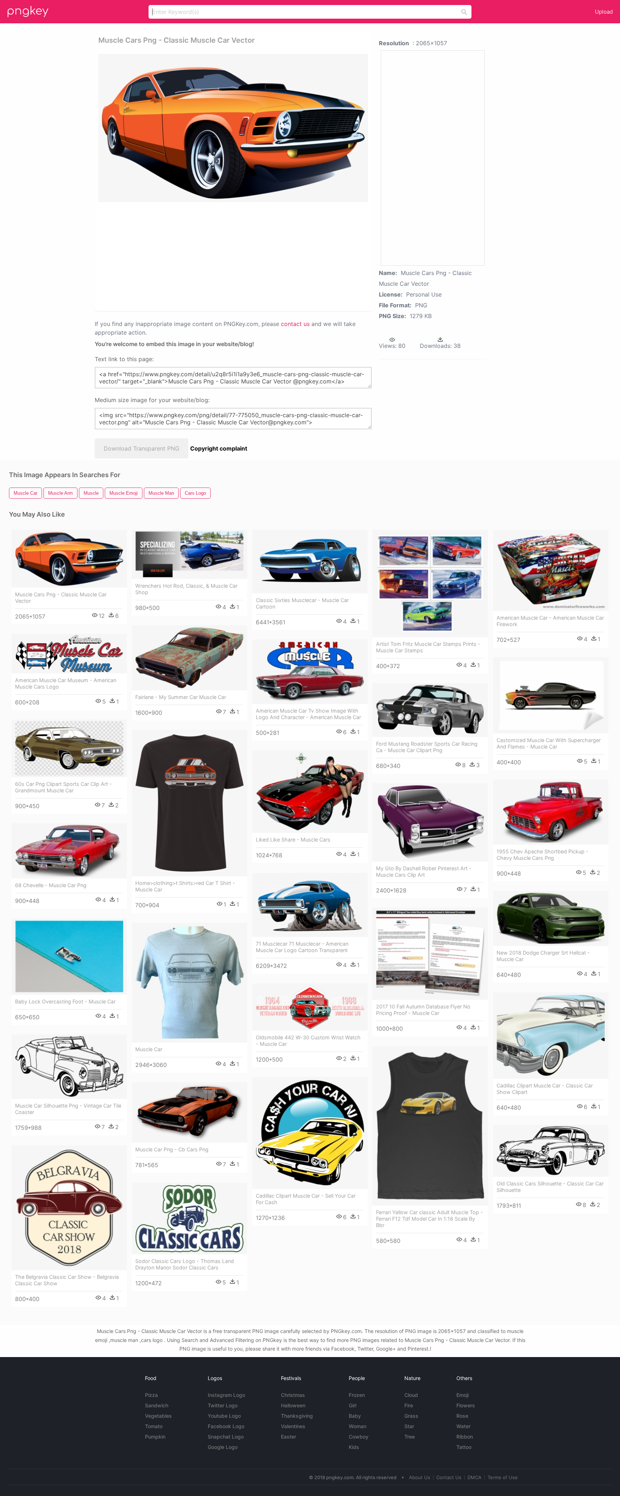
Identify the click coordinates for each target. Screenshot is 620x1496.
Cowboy (358, 1437)
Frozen (357, 1395)
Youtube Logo (224, 1416)
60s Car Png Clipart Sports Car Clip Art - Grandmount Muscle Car (63, 787)
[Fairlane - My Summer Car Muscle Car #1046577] (189, 657)
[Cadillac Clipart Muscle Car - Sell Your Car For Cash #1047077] (310, 1133)
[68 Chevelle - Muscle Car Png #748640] (69, 851)
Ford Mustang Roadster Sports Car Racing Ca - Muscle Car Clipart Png (427, 747)
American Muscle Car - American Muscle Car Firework (550, 621)
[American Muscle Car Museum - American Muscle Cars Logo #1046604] (69, 654)
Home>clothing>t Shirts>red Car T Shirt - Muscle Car (185, 886)
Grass (411, 1416)
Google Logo (223, 1447)
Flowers (465, 1405)
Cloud (411, 1395)
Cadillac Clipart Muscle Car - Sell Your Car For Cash (306, 1199)
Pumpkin (155, 1437)
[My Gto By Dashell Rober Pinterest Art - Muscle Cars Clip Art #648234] (430, 822)
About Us (419, 1477)
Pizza (151, 1395)
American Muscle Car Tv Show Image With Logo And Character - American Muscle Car (308, 714)
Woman (357, 1426)
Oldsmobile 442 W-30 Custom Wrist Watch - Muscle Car (308, 1040)
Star (409, 1426)
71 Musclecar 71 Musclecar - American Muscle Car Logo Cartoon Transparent (302, 947)
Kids (354, 1447)
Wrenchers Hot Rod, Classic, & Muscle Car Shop (186, 589)
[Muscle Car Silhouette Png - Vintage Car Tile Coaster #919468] (69, 1066)
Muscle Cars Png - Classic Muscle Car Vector (61, 597)
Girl (352, 1405)
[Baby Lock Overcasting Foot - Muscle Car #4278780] (69, 956)
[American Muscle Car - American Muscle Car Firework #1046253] (551, 570)
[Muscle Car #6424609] (189, 983)
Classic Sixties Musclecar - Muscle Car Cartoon (302, 603)
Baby (355, 1416)
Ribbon (464, 1437)
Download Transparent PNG (141, 448)
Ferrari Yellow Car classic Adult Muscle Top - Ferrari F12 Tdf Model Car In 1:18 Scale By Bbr (429, 1218)
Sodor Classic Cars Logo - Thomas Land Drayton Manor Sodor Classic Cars (184, 1264)
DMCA (475, 1477)
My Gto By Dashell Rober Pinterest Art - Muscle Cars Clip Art (423, 871)
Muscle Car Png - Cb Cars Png (171, 1149)
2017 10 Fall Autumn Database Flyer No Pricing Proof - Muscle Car (423, 1009)
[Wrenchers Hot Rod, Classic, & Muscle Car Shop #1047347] (189, 554)
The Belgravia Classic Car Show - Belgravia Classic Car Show (67, 1280)
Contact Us (448, 1477)
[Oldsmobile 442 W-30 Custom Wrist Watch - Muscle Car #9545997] (310, 1007)
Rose (462, 1416)
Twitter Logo (223, 1405)
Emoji (462, 1395)
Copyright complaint (218, 448)
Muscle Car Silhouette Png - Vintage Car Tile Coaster (68, 1109)
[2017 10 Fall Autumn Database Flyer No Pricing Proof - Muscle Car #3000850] (430, 954)
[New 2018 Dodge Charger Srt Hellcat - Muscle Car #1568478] (551, 918)
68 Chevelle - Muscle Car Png (50, 885)
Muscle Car (148, 1049)
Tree (409, 1437)
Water (463, 1426)
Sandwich (156, 1405)
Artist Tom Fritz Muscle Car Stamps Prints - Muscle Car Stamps (428, 647)
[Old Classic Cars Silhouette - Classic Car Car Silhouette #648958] (551, 1151)
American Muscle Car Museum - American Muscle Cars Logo (65, 683)
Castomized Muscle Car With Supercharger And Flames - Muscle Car (549, 743)
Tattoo (463, 1447)
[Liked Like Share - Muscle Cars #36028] (310, 791)
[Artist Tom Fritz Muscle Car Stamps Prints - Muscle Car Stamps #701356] (430, 584)
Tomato (154, 1426)
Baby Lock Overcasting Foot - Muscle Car (65, 1001)
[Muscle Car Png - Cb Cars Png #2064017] (189, 1112)
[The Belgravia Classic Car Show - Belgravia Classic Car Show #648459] (69, 1207)
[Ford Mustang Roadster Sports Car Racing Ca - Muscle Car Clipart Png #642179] (430, 710)
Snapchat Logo (226, 1437)
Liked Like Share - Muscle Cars (293, 839)
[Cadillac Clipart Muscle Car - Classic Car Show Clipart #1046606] (551, 1035)
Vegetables (158, 1416)
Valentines (293, 1426)
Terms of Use (503, 1477)
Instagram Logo (226, 1395)
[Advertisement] (207, 256)
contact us (295, 323)
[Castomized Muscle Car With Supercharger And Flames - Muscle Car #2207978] (551, 695)
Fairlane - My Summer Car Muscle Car (180, 697)
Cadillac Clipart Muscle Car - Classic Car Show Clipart (545, 1088)
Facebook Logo (226, 1426)
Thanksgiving (297, 1416)
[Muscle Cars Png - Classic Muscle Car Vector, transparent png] (233, 128)
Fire (408, 1405)
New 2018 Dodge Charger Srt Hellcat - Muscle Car (543, 956)
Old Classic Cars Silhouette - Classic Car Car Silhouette (550, 1186)
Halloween (293, 1405)
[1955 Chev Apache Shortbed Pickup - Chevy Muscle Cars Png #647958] (551, 812)
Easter (288, 1437)
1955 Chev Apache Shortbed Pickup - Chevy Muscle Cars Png (542, 854)
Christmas (293, 1395)
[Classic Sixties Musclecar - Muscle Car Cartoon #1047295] (310, 561)
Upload (604, 11)
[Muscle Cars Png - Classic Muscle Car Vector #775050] (69, 559)
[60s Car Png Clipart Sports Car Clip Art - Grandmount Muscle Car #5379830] (69, 748)
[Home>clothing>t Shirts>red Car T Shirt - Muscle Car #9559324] (189, 803)
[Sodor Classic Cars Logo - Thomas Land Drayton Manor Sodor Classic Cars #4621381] (189, 1219)
